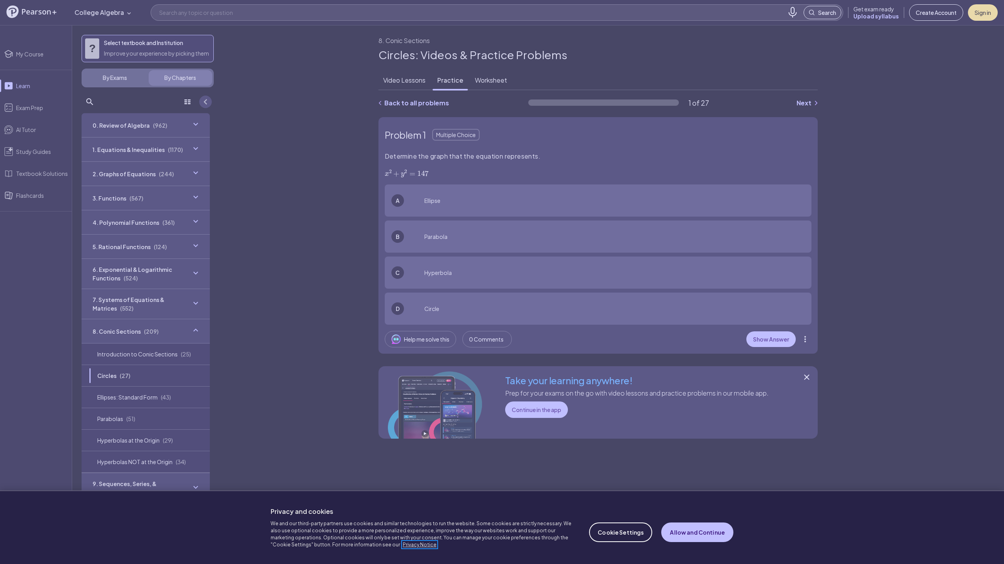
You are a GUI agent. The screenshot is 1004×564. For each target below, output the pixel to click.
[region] (502, 527)
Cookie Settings (621, 532)
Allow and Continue (697, 532)
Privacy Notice (420, 545)
